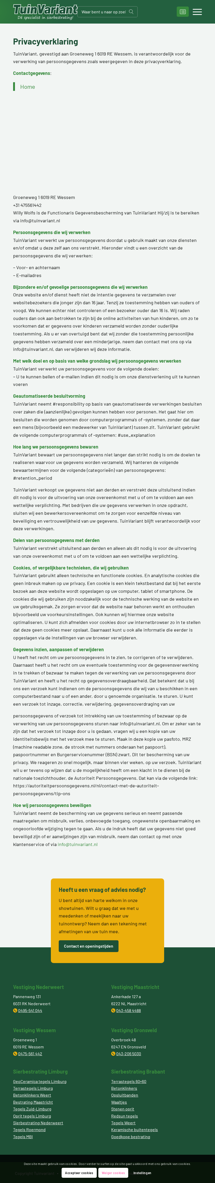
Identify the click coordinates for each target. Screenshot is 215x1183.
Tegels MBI (23, 1136)
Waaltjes (119, 1101)
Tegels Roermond (29, 1129)
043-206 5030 (128, 1053)
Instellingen (142, 1173)
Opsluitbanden (124, 1094)
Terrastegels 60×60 (128, 1081)
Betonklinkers (124, 1088)
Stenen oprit (122, 1108)
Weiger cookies (113, 1173)
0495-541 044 (30, 1010)
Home (27, 86)
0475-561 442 (30, 1053)
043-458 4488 (128, 1010)
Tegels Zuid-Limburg (32, 1108)
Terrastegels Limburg (33, 1088)
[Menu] (194, 12)
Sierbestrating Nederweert (38, 1122)
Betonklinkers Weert (32, 1094)
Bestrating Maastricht (33, 1101)
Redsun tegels (124, 1115)
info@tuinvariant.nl (78, 844)
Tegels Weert (123, 1122)
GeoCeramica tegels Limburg (40, 1081)
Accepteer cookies (79, 1173)
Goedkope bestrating (130, 1136)
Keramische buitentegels (134, 1129)
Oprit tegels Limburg (32, 1115)
